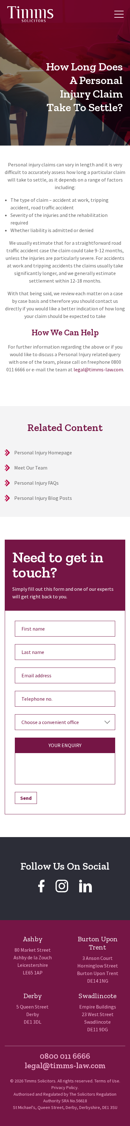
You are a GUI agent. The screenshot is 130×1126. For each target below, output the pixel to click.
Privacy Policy (64, 1087)
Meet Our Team (30, 467)
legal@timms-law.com (98, 369)
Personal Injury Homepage (43, 452)
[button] (119, 14)
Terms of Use (106, 1081)
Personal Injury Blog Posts (43, 498)
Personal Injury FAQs (36, 483)
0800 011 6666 (65, 1056)
